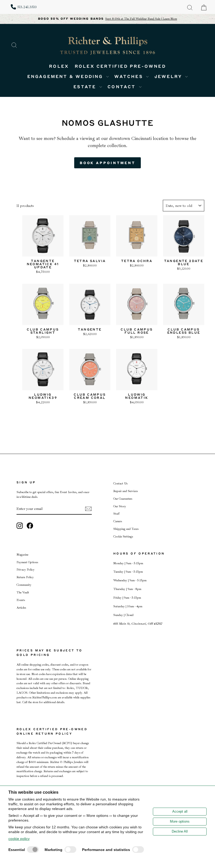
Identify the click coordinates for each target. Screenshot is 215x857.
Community (24, 585)
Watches (129, 76)
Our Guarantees (122, 499)
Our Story (119, 506)
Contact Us (120, 483)
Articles (21, 608)
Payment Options (27, 562)
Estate (85, 86)
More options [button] (180, 821)
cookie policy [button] (19, 839)
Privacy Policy (26, 570)
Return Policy (25, 577)
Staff (116, 514)
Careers (117, 521)
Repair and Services (125, 491)
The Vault (23, 592)
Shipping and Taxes (125, 529)
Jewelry (169, 76)
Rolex (59, 66)
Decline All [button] (180, 831)
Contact (123, 86)
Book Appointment (107, 162)
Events (21, 600)
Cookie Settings (123, 537)
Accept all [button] (179, 811)
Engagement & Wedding (66, 76)
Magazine (22, 555)
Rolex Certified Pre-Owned (120, 66)
